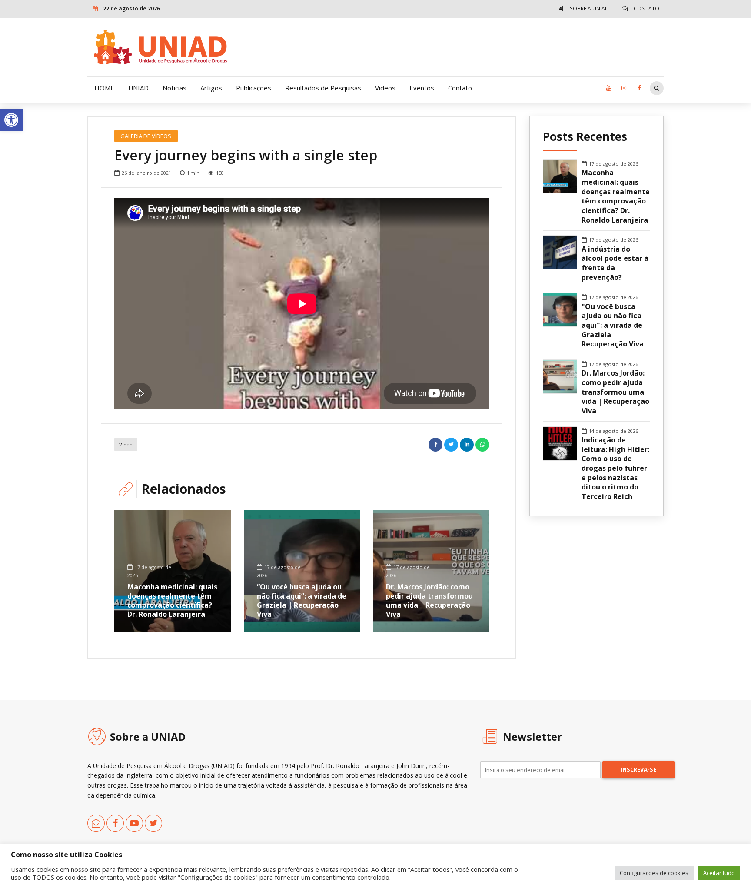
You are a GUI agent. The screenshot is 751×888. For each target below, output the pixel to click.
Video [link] (126, 444)
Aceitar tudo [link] (719, 873)
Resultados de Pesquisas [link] (323, 87)
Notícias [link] (174, 87)
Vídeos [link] (385, 87)
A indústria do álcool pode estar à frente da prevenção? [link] (615, 263)
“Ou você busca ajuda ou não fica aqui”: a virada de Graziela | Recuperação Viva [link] (301, 600)
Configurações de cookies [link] (654, 873)
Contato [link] (460, 87)
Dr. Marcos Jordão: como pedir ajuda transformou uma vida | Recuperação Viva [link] (429, 600)
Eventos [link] (421, 87)
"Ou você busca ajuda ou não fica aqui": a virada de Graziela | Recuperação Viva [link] (613, 325)
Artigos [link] (211, 87)
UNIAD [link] (138, 87)
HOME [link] (104, 87)
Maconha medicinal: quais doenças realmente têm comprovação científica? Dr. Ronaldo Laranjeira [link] (172, 600)
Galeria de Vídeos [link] (145, 136)
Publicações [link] (253, 87)
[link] (11, 120)
